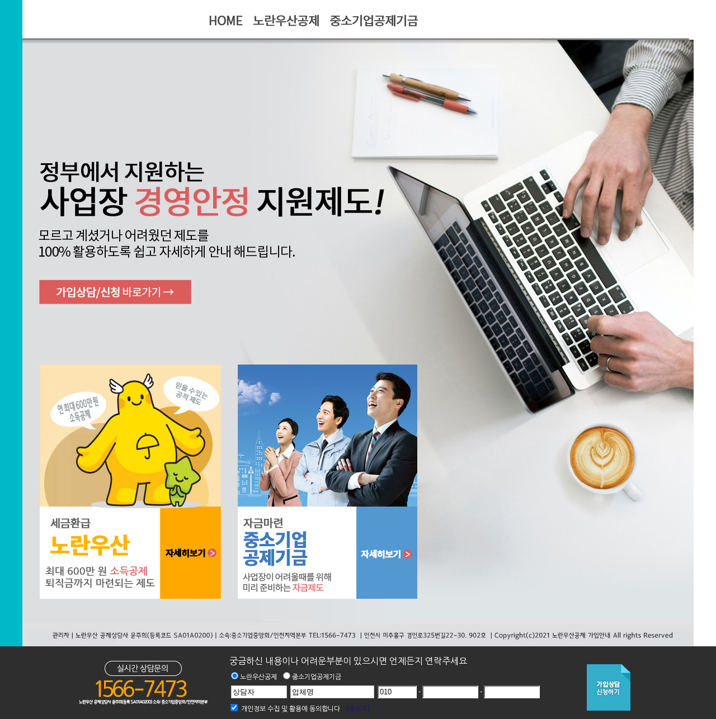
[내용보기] (355, 709)
